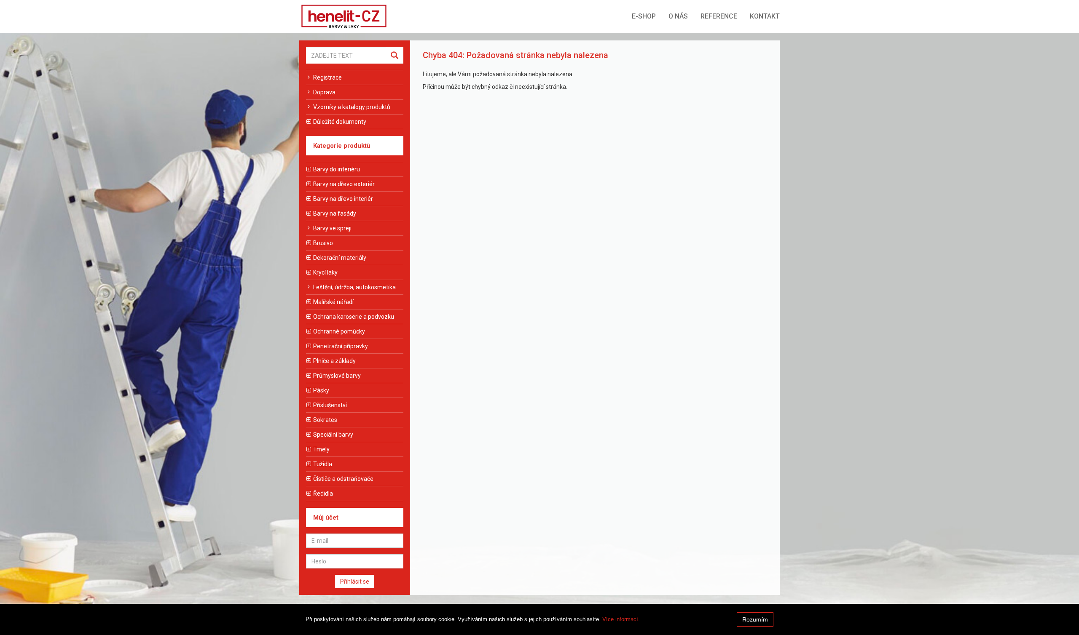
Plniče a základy (334, 361)
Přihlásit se (354, 581)
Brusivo (323, 243)
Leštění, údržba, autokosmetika (354, 287)
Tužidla (322, 464)
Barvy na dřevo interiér (343, 198)
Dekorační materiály (339, 257)
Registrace (327, 77)
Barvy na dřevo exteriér (344, 184)
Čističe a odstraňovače (343, 478)
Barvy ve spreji (332, 228)
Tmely (321, 449)
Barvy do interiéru (336, 169)
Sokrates (325, 419)
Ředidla (323, 493)
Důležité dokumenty (339, 121)
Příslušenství (330, 405)
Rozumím (755, 619)
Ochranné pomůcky (339, 331)
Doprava (324, 92)
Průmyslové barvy (337, 375)
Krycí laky (325, 272)
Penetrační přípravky (340, 346)
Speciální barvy (333, 434)
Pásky (321, 390)
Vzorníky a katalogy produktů (351, 107)
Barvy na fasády (334, 213)
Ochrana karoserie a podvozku (353, 316)
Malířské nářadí (333, 302)
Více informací (620, 619)
